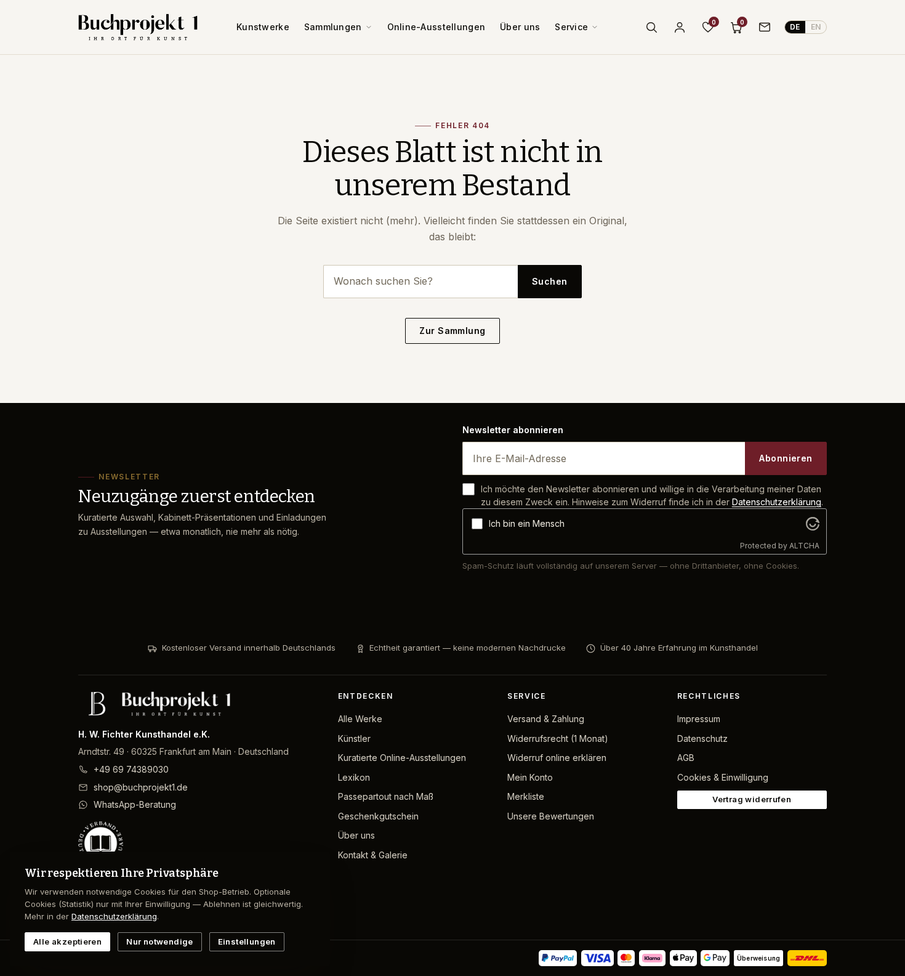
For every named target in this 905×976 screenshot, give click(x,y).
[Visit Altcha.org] (812, 524)
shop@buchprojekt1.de (141, 787)
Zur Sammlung (452, 330)
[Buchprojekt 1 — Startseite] (138, 27)
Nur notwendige (159, 941)
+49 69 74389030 (131, 769)
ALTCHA (804, 545)
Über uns (520, 27)
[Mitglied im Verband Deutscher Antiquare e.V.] (198, 843)
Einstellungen (247, 941)
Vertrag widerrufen (751, 799)
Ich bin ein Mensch (527, 523)
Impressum (698, 719)
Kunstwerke (262, 27)
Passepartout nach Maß (385, 796)
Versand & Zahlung (545, 719)
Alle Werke (360, 719)
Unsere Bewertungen (550, 816)
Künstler (354, 738)
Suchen (550, 281)
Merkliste (525, 796)
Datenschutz (702, 738)
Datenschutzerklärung (776, 502)
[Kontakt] (764, 27)
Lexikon (354, 777)
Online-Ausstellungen (436, 27)
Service (571, 27)
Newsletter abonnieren (512, 430)
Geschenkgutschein (378, 816)
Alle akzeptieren (67, 941)
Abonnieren (785, 458)
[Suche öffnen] (651, 27)
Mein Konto (530, 777)
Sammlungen (333, 27)
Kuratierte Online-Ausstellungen (402, 757)
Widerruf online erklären (556, 757)
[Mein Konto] (679, 27)
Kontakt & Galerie (373, 855)
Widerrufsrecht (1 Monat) (557, 738)
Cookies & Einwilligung (722, 777)
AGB (685, 757)
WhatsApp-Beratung (135, 804)
